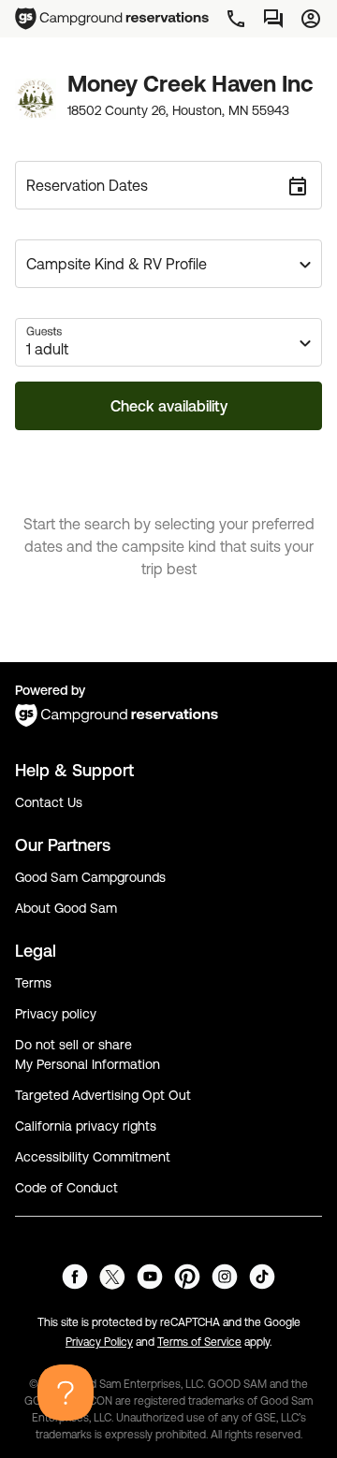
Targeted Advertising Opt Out (103, 1095)
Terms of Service (199, 1342)
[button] (168, 263)
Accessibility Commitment (92, 1156)
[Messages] (273, 18)
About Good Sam (66, 908)
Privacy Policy (99, 1342)
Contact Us (48, 802)
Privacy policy (55, 1013)
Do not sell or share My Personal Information (87, 1054)
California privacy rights (85, 1126)
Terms (33, 982)
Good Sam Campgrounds (90, 877)
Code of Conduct (66, 1187)
